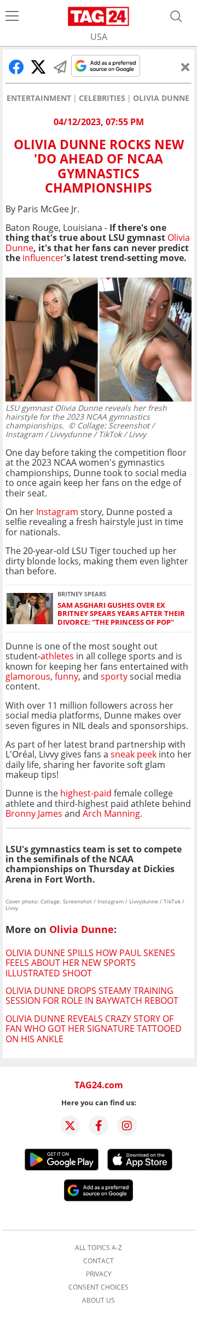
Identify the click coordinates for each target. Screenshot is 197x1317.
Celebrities (102, 98)
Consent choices (98, 1287)
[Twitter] (70, 1125)
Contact (98, 1261)
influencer (43, 258)
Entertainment (39, 98)
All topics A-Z (98, 1248)
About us (98, 1300)
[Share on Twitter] (38, 67)
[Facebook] (98, 1125)
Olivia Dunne (161, 98)
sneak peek (134, 754)
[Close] (185, 67)
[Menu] (12, 16)
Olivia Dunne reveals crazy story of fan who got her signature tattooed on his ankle (93, 1029)
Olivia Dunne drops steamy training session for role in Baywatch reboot (91, 996)
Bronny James (33, 813)
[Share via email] (60, 67)
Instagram (56, 512)
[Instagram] (127, 1125)
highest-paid (87, 793)
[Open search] (176, 16)
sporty (113, 676)
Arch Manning (111, 813)
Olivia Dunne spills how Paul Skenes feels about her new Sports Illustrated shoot (90, 963)
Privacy (99, 1274)
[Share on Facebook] (16, 67)
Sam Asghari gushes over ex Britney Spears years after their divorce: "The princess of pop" (121, 613)
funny (66, 676)
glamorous (27, 676)
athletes (57, 656)
